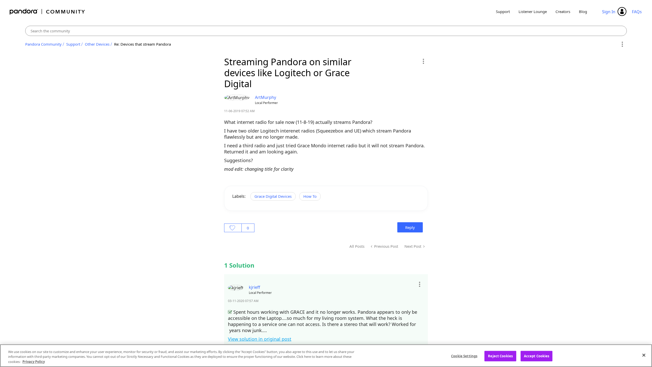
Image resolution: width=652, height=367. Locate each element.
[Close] (643, 355)
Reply (410, 227)
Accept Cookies (536, 355)
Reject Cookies (500, 355)
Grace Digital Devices (273, 196)
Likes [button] (232, 228)
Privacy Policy (33, 361)
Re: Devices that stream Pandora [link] (142, 44)
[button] (423, 61)
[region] (326, 355)
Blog (583, 11)
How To (310, 196)
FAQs (637, 12)
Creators (562, 11)
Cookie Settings (464, 355)
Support (503, 11)
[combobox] (326, 31)
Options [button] (622, 44)
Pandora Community (47, 12)
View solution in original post (259, 339)
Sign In (608, 12)
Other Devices (97, 44)
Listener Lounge (533, 11)
